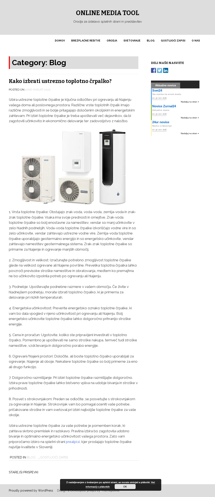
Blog (151, 40)
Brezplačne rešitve (85, 40)
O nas (196, 40)
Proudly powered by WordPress (31, 490)
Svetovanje (131, 40)
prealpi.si (73, 442)
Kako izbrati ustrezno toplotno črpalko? (60, 81)
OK (125, 486)
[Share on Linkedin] (165, 70)
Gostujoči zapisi (173, 40)
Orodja (112, 40)
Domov (60, 40)
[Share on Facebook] (153, 70)
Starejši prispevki (23, 472)
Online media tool (107, 13)
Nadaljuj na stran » (190, 102)
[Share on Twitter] (159, 70)
